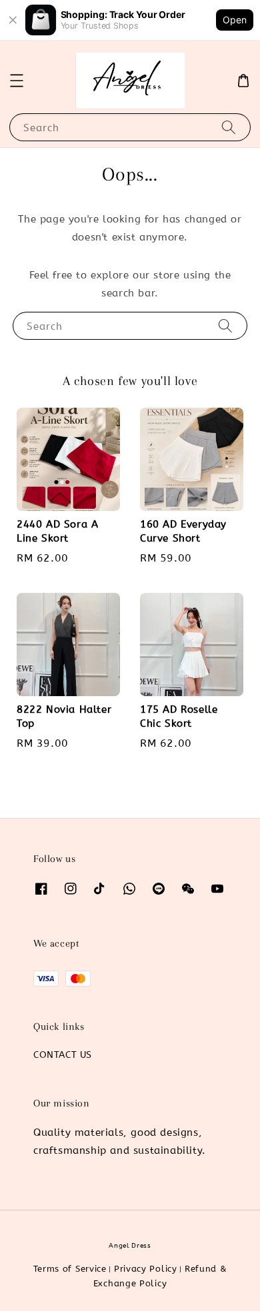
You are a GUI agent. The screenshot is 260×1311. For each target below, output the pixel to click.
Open (235, 19)
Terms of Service (70, 1269)
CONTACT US (62, 1055)
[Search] (228, 127)
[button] (16, 80)
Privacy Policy (145, 1269)
